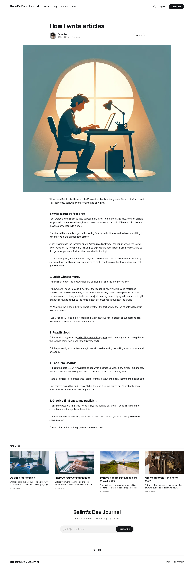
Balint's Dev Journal (24, 6)
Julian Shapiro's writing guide (92, 337)
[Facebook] (99, 550)
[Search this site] (154, 6)
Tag (56, 6)
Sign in (162, 6)
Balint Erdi (63, 34)
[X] (94, 550)
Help (74, 6)
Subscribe (176, 6)
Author (64, 6)
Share (139, 35)
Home (47, 6)
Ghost (181, 562)
